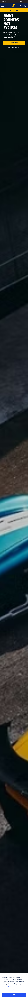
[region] (14, 985)
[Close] (26, 975)
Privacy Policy (7, 986)
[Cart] (25, 6)
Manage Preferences (14, 990)
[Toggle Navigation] (2, 6)
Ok (14, 995)
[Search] (20, 6)
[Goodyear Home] (14, 6)
